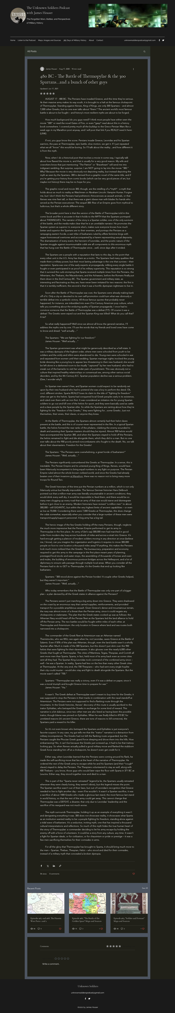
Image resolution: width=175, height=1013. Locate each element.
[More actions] (133, 68)
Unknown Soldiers (88, 986)
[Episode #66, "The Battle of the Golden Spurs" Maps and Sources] (87, 903)
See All (145, 888)
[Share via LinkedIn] (54, 866)
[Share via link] (60, 866)
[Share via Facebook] (41, 866)
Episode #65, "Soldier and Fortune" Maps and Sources (129, 919)
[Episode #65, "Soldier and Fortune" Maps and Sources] (129, 903)
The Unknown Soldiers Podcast (48, 8)
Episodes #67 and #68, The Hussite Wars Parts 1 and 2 (45, 919)
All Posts (32, 51)
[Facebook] (159, 40)
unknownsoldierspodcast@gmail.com (140, 40)
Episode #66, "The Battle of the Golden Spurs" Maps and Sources (86, 919)
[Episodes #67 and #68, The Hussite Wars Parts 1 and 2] (45, 903)
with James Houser (40, 13)
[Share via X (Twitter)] (47, 866)
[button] (144, 51)
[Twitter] (163, 40)
